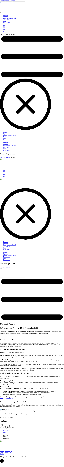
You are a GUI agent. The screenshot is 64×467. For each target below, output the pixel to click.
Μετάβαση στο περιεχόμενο (7, 0)
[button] (2, 461)
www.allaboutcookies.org (7, 398)
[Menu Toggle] (0, 12)
